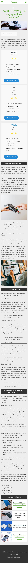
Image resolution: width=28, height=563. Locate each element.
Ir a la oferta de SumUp (11, 80)
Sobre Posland (14, 554)
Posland (14, 2)
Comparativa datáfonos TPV (14, 557)
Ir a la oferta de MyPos (11, 118)
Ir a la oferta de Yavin (11, 157)
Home (14, 7)
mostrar (13, 33)
